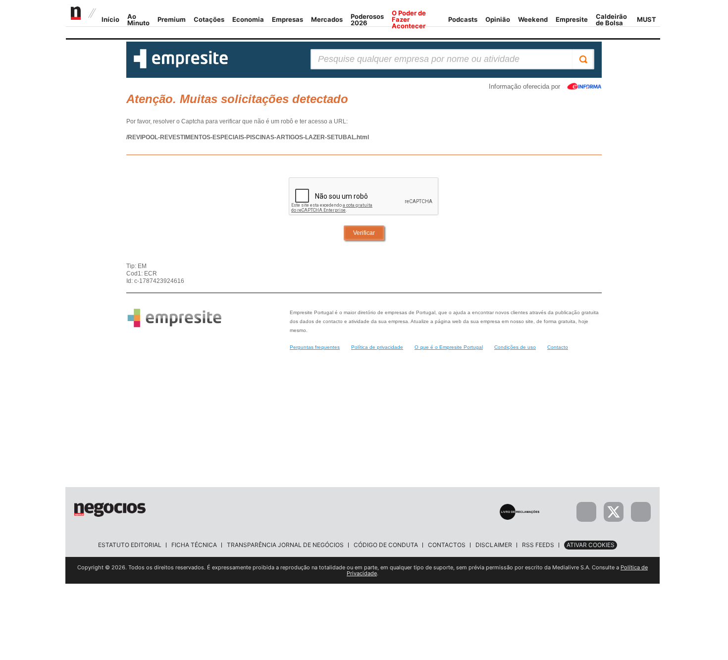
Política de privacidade (377, 347)
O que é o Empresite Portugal (449, 347)
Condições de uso (515, 347)
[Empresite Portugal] (181, 66)
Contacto (557, 347)
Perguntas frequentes (315, 347)
